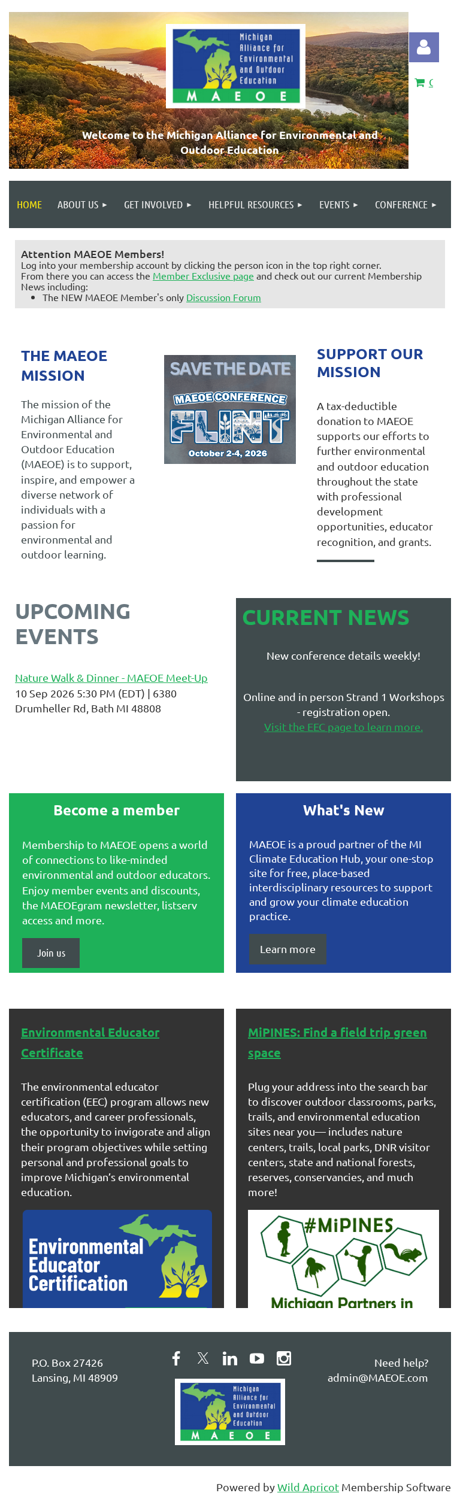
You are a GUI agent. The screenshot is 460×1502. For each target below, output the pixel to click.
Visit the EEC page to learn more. (343, 726)
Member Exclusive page (203, 275)
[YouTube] (257, 1358)
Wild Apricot (308, 1486)
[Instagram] (284, 1358)
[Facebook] (176, 1358)
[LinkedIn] (230, 1358)
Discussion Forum (223, 297)
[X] (203, 1358)
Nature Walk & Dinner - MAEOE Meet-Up (111, 677)
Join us (51, 952)
